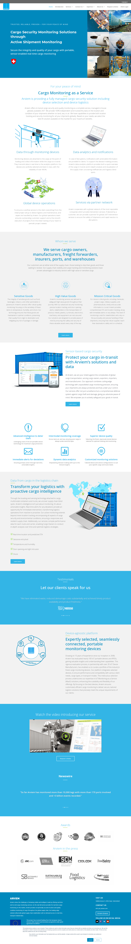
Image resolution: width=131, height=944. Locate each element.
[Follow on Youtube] (107, 921)
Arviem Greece (102, 913)
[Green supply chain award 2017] (57, 841)
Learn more (65, 335)
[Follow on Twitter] (97, 921)
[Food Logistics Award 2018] (25, 841)
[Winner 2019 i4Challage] (106, 841)
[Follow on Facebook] (100, 921)
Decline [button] (98, 940)
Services (68, 7)
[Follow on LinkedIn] (104, 921)
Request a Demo (112, 7)
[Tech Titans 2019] (74, 841)
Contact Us (79, 7)
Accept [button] (90, 940)
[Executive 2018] (90, 841)
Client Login (124, 7)
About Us (100, 7)
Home (51, 7)
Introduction (59, 7)
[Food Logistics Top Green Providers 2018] (41, 841)
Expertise (90, 7)
